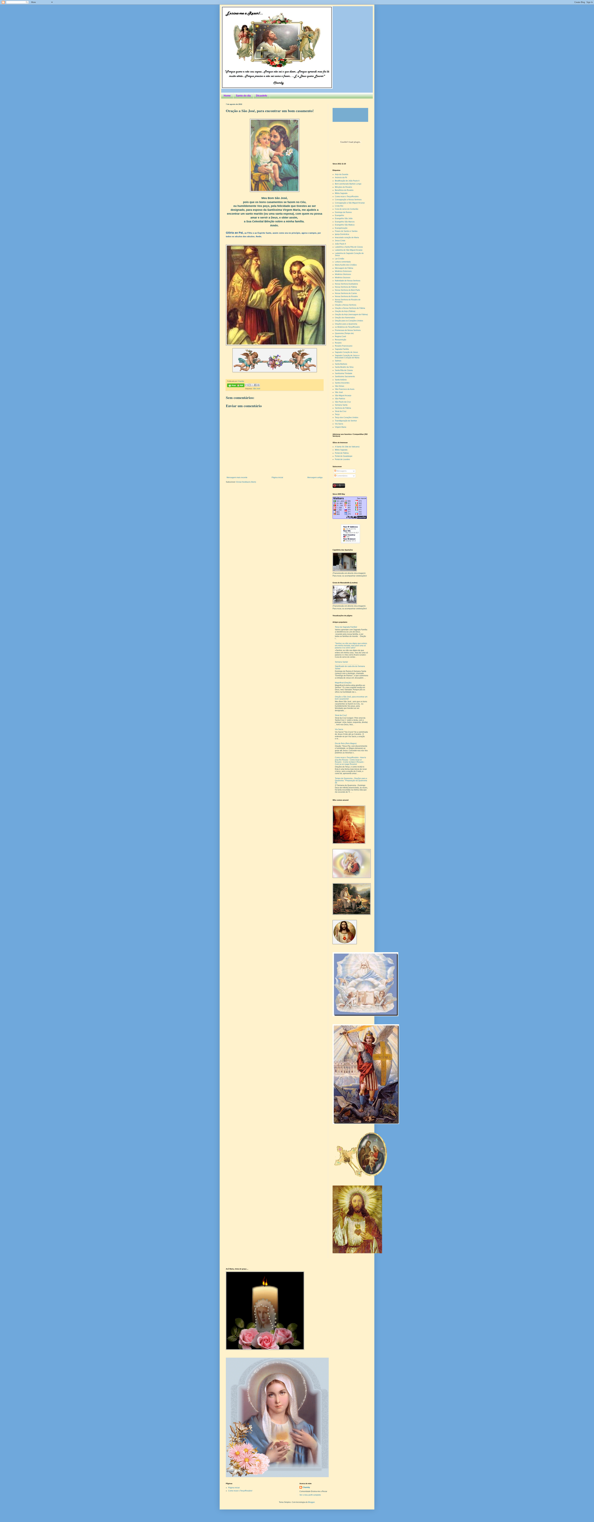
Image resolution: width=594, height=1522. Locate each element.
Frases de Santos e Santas (346, 231)
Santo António (341, 380)
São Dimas (339, 386)
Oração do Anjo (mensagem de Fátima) (351, 314)
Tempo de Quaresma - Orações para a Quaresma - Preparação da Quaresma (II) (351, 780)
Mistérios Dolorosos (343, 271)
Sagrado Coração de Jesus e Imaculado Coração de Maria (347, 356)
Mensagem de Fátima (344, 268)
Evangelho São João (344, 218)
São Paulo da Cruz (343, 402)
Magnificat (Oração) (343, 683)
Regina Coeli (340, 336)
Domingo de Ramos (343, 212)
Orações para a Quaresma (346, 324)
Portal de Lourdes (342, 459)
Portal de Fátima (342, 453)
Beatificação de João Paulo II (347, 181)
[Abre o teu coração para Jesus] (357, 1253)
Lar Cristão (339, 259)
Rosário (338, 343)
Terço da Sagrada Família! (346, 627)
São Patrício (340, 399)
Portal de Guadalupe (343, 456)
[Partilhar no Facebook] (255, 385)
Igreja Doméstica (342, 234)
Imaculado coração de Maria (347, 237)
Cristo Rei (339, 206)
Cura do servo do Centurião (346, 209)
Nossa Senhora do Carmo (346, 293)
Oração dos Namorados (345, 318)
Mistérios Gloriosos (343, 274)
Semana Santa (341, 405)
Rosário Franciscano (343, 346)
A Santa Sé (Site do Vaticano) (347, 447)
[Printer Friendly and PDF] (235, 385)
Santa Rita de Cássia (344, 370)
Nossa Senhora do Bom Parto (347, 290)
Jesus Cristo (340, 241)
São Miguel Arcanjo (343, 395)
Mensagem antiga (315, 477)
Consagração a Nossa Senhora (348, 200)
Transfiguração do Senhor (346, 421)
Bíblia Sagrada (341, 193)
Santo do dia (243, 95)
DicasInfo (261, 95)
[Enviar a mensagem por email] (246, 385)
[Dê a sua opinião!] (249, 385)
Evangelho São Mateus (345, 225)
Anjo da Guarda (341, 174)
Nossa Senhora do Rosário (346, 296)
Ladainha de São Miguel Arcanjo (348, 250)
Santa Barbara (341, 364)
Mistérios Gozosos (342, 277)
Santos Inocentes (342, 383)
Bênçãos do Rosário (343, 187)
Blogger (311, 1502)
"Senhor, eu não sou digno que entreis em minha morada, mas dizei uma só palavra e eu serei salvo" (351, 645)
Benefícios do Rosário (344, 190)
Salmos (338, 361)
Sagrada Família (342, 349)
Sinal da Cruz (340, 411)
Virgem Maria (340, 427)
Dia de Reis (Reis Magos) (346, 743)
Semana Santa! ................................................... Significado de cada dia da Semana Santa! (350, 665)
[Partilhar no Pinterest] (258, 385)
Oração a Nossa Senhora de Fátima (350, 308)
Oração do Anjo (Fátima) (345, 311)
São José (256, 389)
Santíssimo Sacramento (345, 376)
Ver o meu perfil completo (310, 1495)
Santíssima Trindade (343, 373)
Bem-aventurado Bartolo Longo (348, 184)
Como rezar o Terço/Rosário (347, 196)
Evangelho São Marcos (345, 222)
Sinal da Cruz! (341, 715)
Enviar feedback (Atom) (246, 482)
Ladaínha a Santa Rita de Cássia (349, 247)
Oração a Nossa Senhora (345, 305)
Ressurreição (340, 340)
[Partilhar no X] (252, 385)
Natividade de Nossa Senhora (347, 281)
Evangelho (339, 215)
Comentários (341, 476)
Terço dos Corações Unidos (346, 417)
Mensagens (341, 471)
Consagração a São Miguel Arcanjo (350, 203)
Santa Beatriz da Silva (344, 367)
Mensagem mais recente (237, 477)
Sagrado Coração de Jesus (346, 352)
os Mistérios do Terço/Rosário (347, 327)
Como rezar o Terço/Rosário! (240, 1491)
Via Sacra (339, 424)
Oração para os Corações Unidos (349, 321)
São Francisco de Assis (344, 389)
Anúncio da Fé (341, 177)
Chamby (241, 381)
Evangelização (341, 228)
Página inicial (277, 477)
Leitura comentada (343, 262)
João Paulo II (340, 244)
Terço (337, 414)
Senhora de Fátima (343, 408)
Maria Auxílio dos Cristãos (346, 265)
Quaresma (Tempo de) (344, 333)
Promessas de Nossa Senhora (348, 330)
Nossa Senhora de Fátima (346, 287)
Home (227, 95)
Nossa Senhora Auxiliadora (346, 284)
